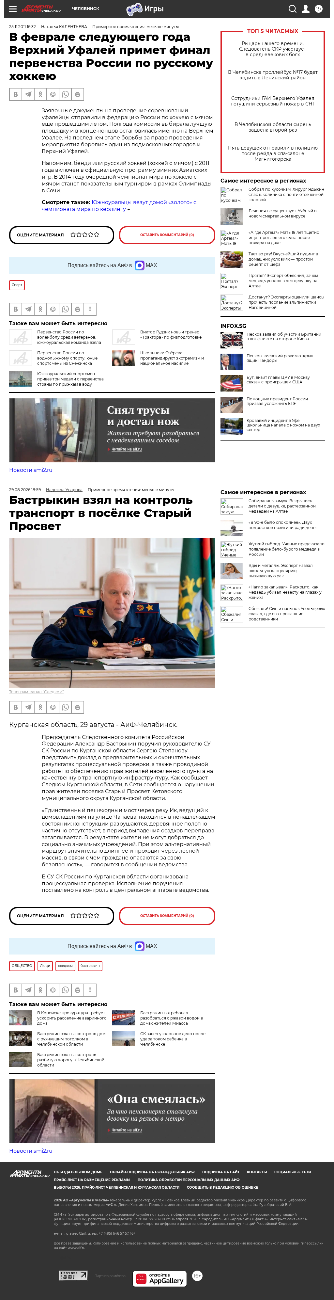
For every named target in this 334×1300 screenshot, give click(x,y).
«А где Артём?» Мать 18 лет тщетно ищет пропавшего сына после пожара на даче (284, 237)
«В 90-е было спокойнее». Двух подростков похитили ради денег (283, 525)
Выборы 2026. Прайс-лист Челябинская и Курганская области (116, 1187)
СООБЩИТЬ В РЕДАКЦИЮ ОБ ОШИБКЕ (222, 1187)
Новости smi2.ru (31, 470)
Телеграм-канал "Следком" (36, 691)
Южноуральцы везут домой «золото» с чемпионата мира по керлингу (119, 205)
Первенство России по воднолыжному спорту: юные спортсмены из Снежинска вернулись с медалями (53, 360)
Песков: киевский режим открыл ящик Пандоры (280, 358)
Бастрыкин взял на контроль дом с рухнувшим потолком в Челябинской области (71, 1039)
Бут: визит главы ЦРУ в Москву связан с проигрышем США (278, 379)
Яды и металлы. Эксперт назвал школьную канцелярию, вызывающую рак (281, 570)
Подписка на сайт (220, 1172)
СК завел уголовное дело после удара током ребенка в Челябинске (172, 1039)
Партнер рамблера (110, 1276)
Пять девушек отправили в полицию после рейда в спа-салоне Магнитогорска (273, 153)
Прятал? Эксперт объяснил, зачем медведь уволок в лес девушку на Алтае (283, 280)
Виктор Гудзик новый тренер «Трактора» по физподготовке (171, 334)
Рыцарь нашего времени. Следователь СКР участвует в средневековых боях (272, 49)
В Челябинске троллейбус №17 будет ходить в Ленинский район (273, 75)
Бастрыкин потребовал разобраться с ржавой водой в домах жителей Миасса (171, 1018)
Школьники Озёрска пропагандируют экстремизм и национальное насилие (172, 358)
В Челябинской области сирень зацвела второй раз (273, 127)
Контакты (257, 1172)
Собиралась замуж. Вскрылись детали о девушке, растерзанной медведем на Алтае (282, 506)
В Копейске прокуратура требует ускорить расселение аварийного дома (72, 1018)
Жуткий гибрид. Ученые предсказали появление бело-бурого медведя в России (287, 549)
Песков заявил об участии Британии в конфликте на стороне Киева (284, 336)
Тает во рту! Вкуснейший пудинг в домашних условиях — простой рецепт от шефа (283, 259)
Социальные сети (292, 1172)
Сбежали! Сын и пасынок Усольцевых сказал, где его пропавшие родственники (287, 613)
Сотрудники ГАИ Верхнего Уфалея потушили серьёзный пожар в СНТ (273, 101)
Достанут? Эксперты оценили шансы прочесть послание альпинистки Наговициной (286, 302)
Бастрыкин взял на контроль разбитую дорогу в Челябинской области (70, 1059)
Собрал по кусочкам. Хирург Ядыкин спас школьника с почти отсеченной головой (286, 194)
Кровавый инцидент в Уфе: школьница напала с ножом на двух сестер (283, 425)
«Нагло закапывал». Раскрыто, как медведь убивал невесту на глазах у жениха (285, 592)
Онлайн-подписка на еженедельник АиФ (152, 1172)
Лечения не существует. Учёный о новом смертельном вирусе (283, 213)
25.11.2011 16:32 (22, 26)
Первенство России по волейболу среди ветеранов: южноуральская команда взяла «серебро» (55, 339)
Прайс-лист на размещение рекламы (92, 1180)
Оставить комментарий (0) (167, 235)
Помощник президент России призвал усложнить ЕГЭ (277, 401)
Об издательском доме (78, 1172)
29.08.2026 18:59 (25, 489)
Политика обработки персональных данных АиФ (189, 1180)
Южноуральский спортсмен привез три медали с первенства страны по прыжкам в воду (70, 379)
